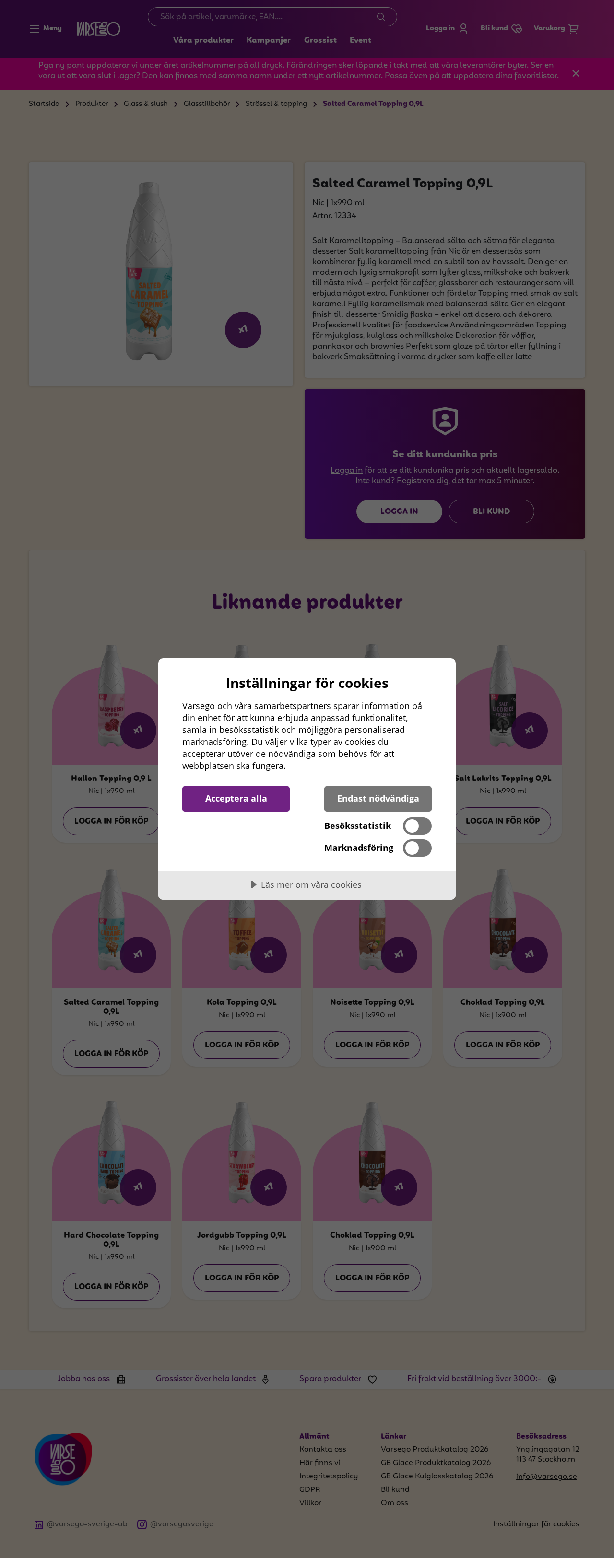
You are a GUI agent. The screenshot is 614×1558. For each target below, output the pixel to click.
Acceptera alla (236, 798)
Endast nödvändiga (378, 798)
